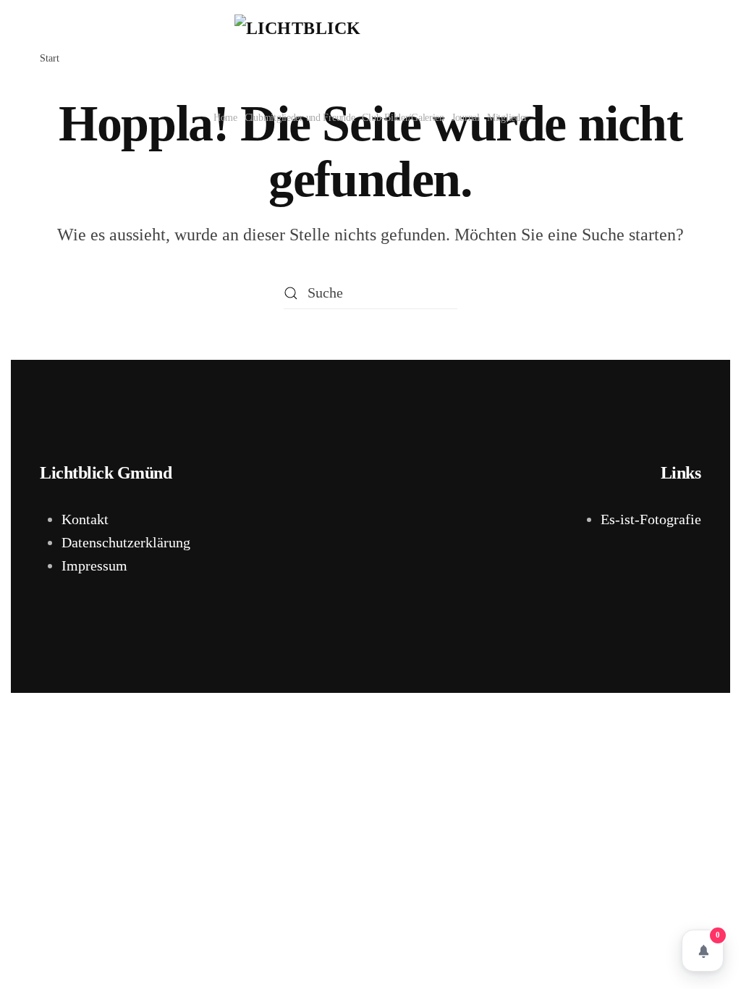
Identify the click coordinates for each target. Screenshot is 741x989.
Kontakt (85, 519)
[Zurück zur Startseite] (370, 47)
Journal (466, 117)
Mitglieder (507, 117)
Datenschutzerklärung (126, 542)
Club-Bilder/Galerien (403, 117)
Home (225, 117)
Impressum (94, 565)
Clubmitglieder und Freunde (300, 117)
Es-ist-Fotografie (651, 519)
